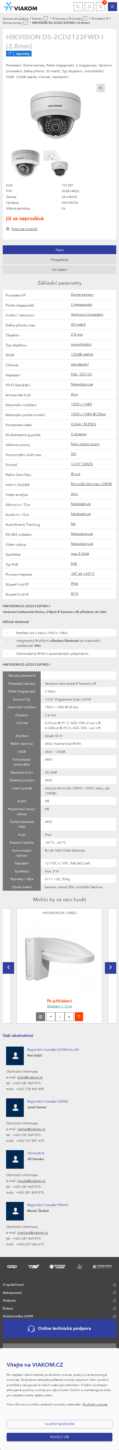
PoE (74, 563)
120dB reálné (82, 354)
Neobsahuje (81, 503)
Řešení (8, 1308)
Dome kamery (82, 294)
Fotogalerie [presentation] (59, 259)
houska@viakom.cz (31, 1180)
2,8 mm (77, 334)
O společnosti (13, 1284)
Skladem (59, 1006)
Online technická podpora (64, 1328)
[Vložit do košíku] (79, 1016)
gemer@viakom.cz (31, 1129)
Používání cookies (95, 1404)
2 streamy (79, 434)
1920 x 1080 (81, 404)
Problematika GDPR (18, 1316)
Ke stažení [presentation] (59, 269)
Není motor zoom (85, 444)
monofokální (81, 344)
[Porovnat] (40, 1016)
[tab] (59, 249)
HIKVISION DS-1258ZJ (60, 912)
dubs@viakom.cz (30, 1077)
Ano (74, 394)
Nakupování (12, 1292)
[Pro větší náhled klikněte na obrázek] (55, 114)
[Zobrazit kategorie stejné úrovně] (45, 18)
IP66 (74, 583)
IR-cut (75, 474)
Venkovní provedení (87, 314)
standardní (80, 364)
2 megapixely (81, 304)
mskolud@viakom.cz (32, 1232)
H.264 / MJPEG (83, 424)
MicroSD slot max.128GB (91, 483)
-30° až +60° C (83, 573)
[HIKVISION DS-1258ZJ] (59, 959)
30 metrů (78, 324)
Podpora (9, 1300)
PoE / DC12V (81, 374)
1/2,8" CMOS (82, 464)
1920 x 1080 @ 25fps (88, 414)
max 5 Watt (80, 553)
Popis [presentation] (60, 250)
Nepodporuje (82, 384)
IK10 (74, 593)
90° (74, 454)
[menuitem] (112, 6)
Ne (73, 523)
